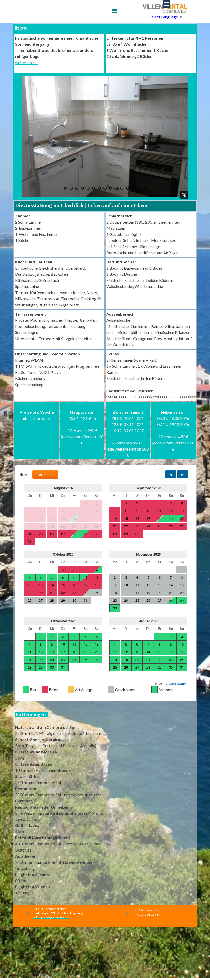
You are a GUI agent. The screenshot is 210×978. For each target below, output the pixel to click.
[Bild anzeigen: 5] (88, 188)
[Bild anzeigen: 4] (82, 188)
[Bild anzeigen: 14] (139, 188)
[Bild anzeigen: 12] (127, 188)
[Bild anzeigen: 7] (99, 188)
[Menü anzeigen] (114, 10)
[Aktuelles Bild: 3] (77, 188)
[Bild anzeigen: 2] (71, 188)
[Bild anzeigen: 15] (144, 188)
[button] (51, 916)
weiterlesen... (26, 62)
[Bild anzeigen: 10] (116, 188)
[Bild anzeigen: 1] (65, 188)
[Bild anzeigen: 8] (105, 188)
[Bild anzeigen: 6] (94, 188)
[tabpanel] (59, 53)
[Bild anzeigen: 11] (122, 188)
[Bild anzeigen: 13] (133, 188)
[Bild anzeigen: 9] (110, 188)
